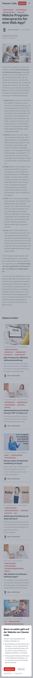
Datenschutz (7, 673)
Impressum (18, 673)
